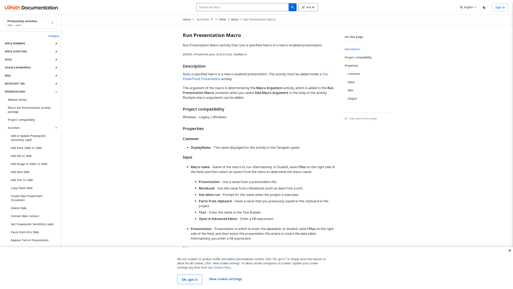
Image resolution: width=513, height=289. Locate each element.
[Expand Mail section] (56, 75)
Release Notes (17, 100)
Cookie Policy (221, 267)
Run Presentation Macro (259, 19)
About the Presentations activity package (29, 110)
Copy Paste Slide (22, 188)
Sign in (500, 7)
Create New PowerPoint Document (27, 198)
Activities (14, 128)
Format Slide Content (25, 216)
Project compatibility (21, 120)
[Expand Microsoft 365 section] (56, 83)
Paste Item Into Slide (25, 232)
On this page (354, 37)
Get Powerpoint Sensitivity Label (32, 224)
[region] (256, 268)
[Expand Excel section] (56, 59)
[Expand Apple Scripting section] (56, 51)
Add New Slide (20, 172)
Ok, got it (190, 279)
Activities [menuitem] (203, 19)
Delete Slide (18, 208)
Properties (193, 128)
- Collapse (53, 36)
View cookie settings (225, 279)
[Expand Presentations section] (56, 92)
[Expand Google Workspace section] (56, 67)
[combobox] (243, 7)
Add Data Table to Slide (26, 148)
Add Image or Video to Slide (29, 164)
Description (194, 66)
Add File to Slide (21, 156)
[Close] (510, 250)
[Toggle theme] (484, 7)
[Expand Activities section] (56, 128)
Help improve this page (363, 118)
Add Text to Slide (22, 180)
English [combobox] (466, 7)
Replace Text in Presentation (29, 240)
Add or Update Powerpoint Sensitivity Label (28, 138)
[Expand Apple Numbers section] (56, 43)
